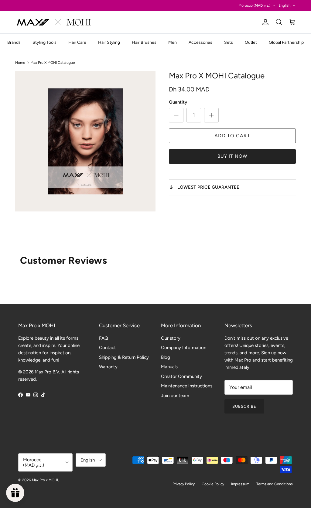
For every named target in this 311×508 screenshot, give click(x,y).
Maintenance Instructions (186, 386)
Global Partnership (286, 42)
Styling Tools (44, 42)
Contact (107, 347)
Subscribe (244, 406)
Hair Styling (109, 42)
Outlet (251, 42)
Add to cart (232, 136)
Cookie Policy (213, 484)
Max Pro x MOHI (45, 480)
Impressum (240, 484)
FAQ (103, 338)
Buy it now (232, 156)
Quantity (178, 102)
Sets (228, 42)
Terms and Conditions (274, 484)
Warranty (108, 366)
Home (20, 62)
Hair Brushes (144, 42)
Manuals (169, 366)
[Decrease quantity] (176, 115)
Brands (14, 42)
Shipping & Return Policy (124, 357)
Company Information (183, 347)
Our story (170, 338)
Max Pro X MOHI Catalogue (52, 62)
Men (172, 42)
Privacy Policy (184, 484)
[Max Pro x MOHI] (54, 22)
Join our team (175, 395)
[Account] (264, 22)
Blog (165, 357)
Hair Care (77, 42)
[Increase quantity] (211, 115)
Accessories (200, 42)
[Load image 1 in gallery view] (85, 141)
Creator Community (181, 376)
